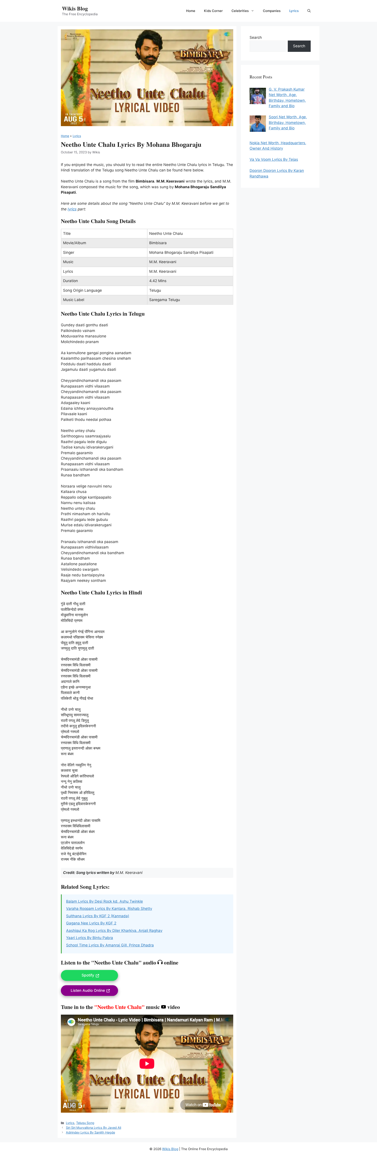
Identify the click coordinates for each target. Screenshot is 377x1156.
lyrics (72, 209)
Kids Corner (213, 11)
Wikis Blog (75, 8)
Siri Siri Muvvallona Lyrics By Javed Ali (93, 1127)
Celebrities (240, 11)
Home (190, 11)
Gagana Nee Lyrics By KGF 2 (91, 923)
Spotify (88, 975)
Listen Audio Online (88, 990)
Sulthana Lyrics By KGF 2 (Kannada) (97, 916)
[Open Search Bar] (309, 10)
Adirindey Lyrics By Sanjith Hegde (90, 1132)
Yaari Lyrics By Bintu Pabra (89, 938)
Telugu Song (85, 1123)
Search (256, 37)
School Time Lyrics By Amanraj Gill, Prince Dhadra (110, 945)
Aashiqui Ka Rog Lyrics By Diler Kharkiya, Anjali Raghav (114, 930)
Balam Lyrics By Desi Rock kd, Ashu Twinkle (104, 901)
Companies (272, 11)
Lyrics (294, 11)
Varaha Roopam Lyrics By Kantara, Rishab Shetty (109, 908)
